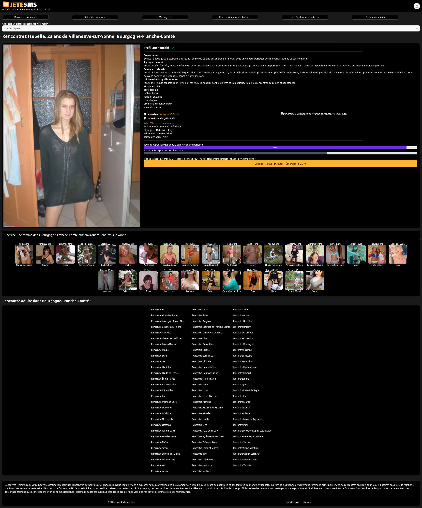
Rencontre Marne (241, 401)
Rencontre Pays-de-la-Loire (205, 430)
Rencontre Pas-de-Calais (163, 430)
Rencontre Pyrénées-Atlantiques (208, 436)
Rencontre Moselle (201, 413)
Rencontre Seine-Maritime (245, 447)
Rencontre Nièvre (241, 413)
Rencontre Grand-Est (242, 361)
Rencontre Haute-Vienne (244, 367)
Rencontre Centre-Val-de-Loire (207, 332)
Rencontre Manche (201, 401)
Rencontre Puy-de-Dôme (163, 436)
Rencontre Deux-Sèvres (203, 344)
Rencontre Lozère (241, 396)
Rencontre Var (158, 465)
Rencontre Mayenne (161, 407)
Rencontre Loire (200, 390)
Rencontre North (200, 419)
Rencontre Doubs (160, 349)
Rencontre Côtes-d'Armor (163, 344)
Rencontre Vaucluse (202, 465)
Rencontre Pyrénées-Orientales (248, 436)
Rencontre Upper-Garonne (245, 453)
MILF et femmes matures (305, 17)
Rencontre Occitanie (161, 424)
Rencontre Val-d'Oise (202, 459)
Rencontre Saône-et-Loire (204, 442)
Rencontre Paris (240, 424)
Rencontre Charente (242, 332)
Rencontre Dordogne (242, 344)
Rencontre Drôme (201, 349)
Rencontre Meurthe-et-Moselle (207, 407)
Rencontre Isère (200, 384)
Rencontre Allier (240, 309)
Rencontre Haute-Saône (204, 367)
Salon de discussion (95, 17)
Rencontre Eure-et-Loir (203, 355)
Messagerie (165, 17)
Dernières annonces (25, 17)
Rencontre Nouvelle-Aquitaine (247, 419)
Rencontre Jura (239, 384)
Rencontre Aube (200, 315)
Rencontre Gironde (201, 361)
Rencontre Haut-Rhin (161, 367)
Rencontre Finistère (242, 355)
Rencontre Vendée (241, 465)
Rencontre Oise (199, 424)
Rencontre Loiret (159, 396)
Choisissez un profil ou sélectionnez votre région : (25, 23)
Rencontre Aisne (200, 309)
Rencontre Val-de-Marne (244, 459)
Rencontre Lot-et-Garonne (205, 396)
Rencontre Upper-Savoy (163, 459)
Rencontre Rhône (160, 442)
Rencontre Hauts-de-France (165, 372)
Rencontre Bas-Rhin (242, 321)
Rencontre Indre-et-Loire (163, 384)
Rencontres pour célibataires (235, 17)
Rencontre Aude (240, 315)
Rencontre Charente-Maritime (166, 338)
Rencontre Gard (159, 361)
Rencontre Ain (158, 309)
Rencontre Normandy (162, 419)
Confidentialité (293, 502)
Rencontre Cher (200, 338)
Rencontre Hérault (241, 372)
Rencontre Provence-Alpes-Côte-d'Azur (251, 430)
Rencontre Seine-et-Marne (205, 447)
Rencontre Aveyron (201, 321)
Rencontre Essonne (242, 349)
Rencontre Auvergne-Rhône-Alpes (168, 321)
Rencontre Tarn (199, 453)
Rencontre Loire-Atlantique (245, 390)
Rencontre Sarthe (241, 442)
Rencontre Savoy (159, 447)
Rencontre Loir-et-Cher (162, 390)
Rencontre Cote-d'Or (242, 338)
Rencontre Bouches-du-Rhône (166, 326)
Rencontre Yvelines (201, 471)
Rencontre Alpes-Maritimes (165, 315)
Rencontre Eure (159, 355)
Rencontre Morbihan (161, 413)
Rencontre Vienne (160, 471)
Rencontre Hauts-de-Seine (205, 372)
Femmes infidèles (375, 17)
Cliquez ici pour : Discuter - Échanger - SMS (279, 163)
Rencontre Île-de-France (163, 378)
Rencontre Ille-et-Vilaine (204, 378)
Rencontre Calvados (161, 332)
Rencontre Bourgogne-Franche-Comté (211, 326)
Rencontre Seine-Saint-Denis (165, 453)
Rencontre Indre (240, 378)
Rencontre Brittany (241, 326)
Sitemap (307, 502)
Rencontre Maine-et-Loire (164, 401)
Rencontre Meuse (241, 407)
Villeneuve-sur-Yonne (162, 123)
